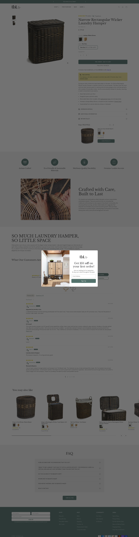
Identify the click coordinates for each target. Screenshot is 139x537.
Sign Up (83, 281)
